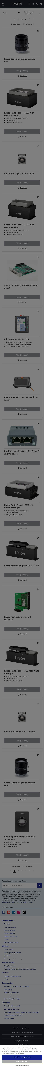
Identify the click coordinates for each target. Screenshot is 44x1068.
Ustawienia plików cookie (22, 1065)
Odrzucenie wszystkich (22, 1061)
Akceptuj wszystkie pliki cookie (22, 1057)
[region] (22, 1056)
